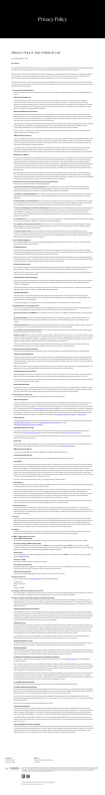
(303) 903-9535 (10, 760)
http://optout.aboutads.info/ (33, 432)
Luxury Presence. (49, 782)
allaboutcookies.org (40, 408)
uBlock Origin (82, 414)
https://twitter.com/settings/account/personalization (28, 424)
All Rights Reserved (37, 784)
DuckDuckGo (67, 414)
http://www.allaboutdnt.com (67, 446)
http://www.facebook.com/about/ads (49, 422)
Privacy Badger (58, 414)
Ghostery (73, 414)
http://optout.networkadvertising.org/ (70, 432)
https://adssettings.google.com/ (23, 422)
